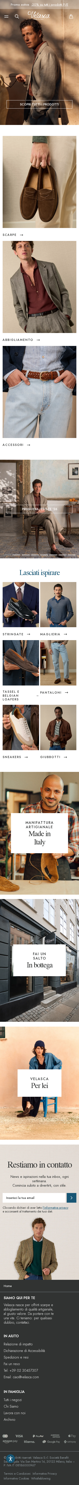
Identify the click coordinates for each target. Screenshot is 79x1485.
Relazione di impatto (18, 1344)
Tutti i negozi (13, 1399)
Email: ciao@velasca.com (21, 1377)
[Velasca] (39, 16)
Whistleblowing (40, 1478)
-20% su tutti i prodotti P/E (49, 4)
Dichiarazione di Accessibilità (24, 1350)
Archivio (9, 1419)
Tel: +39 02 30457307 (21, 1370)
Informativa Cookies (16, 1478)
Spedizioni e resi (16, 1357)
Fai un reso (12, 1363)
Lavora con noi (14, 1413)
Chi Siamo (11, 1406)
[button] (6, 16)
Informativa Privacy (45, 1473)
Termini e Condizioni (17, 1473)
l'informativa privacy (55, 1207)
